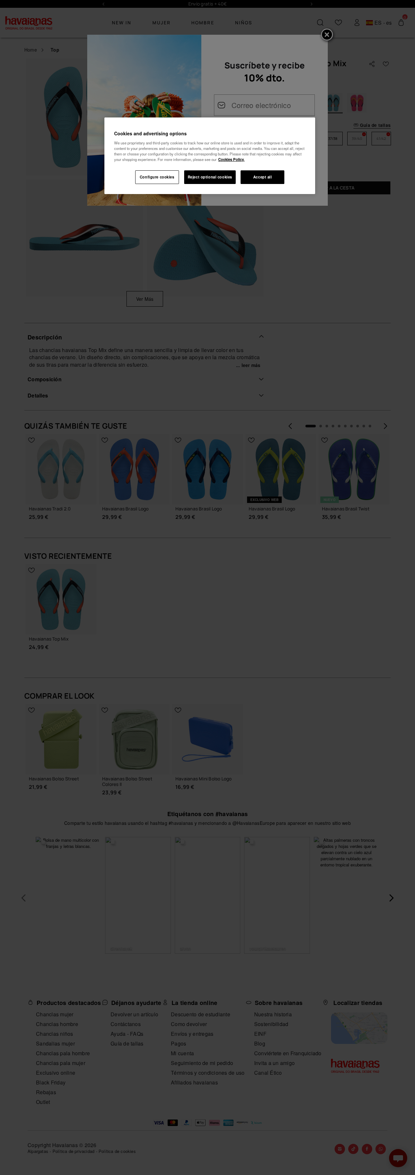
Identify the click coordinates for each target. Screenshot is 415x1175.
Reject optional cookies (210, 176)
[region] (209, 155)
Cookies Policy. (231, 159)
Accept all (262, 176)
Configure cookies (157, 176)
